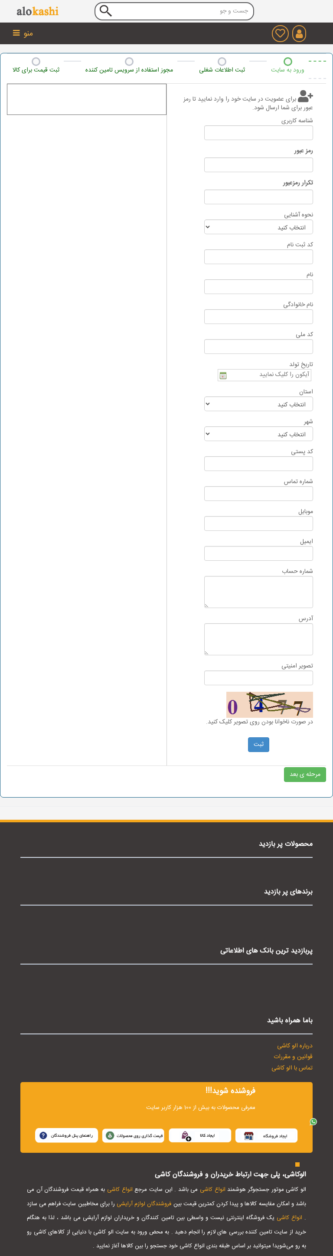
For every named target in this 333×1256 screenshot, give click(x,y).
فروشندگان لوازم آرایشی (144, 1204)
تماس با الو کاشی (292, 1068)
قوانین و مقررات (293, 1057)
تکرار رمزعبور (298, 183)
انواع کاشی (212, 1189)
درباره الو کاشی (295, 1046)
